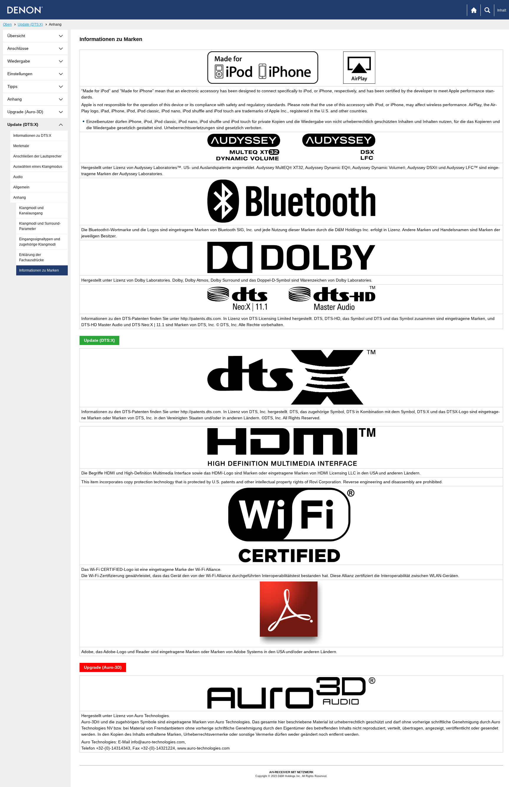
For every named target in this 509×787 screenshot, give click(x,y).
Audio (18, 177)
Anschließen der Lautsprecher (37, 156)
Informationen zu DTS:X (32, 136)
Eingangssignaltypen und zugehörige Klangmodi (39, 242)
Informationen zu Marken (39, 270)
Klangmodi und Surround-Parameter (40, 226)
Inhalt (501, 10)
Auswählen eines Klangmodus (37, 167)
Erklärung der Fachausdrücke (31, 257)
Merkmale (21, 146)
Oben (7, 24)
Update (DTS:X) (30, 24)
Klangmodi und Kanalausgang (31, 210)
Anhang (19, 197)
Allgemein (21, 187)
